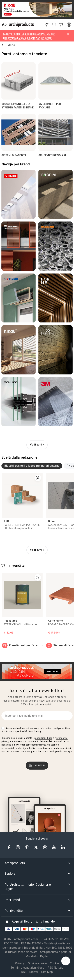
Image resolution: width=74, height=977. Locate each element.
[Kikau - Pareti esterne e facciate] (18, 349)
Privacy (19, 963)
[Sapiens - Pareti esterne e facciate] (55, 349)
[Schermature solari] (55, 132)
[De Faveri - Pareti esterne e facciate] (18, 298)
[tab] (31, 466)
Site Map (47, 972)
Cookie (54, 963)
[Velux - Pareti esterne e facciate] (18, 194)
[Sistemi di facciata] (18, 132)
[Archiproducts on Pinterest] (27, 847)
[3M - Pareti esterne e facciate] (55, 401)
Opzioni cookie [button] (37, 963)
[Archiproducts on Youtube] (54, 847)
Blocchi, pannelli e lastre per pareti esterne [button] (31, 465)
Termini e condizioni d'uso (27, 967)
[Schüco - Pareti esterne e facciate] (18, 401)
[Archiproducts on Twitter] (36, 847)
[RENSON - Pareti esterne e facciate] (18, 246)
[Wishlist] (54, 24)
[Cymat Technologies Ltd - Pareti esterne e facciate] (55, 246)
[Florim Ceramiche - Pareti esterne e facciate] (55, 194)
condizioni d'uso (43, 738)
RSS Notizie (55, 967)
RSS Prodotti (29, 972)
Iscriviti (39, 765)
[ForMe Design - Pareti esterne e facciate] (55, 298)
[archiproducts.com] (21, 24)
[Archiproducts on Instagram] (18, 847)
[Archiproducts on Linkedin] (63, 847)
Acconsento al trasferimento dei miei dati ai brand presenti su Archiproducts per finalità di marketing (35, 730)
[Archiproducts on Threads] (45, 847)
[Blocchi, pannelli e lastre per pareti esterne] (18, 81)
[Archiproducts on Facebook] (10, 847)
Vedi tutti (36, 444)
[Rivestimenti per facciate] (55, 81)
